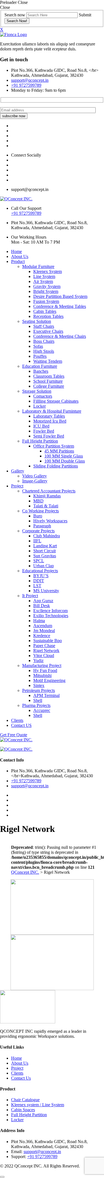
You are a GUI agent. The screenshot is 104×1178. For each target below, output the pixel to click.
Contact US (21, 725)
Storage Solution (36, 391)
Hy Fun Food (45, 670)
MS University (46, 590)
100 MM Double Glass (64, 461)
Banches (40, 371)
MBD (38, 501)
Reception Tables (48, 316)
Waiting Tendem (47, 361)
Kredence (41, 635)
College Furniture (48, 386)
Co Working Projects (40, 510)
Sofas (38, 346)
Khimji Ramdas (47, 496)
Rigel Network (46, 650)
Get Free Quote (13, 734)
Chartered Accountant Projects (48, 491)
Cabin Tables (44, 311)
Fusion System (46, 301)
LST (37, 585)
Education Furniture (39, 366)
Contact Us (21, 1078)
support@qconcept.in (30, 80)
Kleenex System (47, 271)
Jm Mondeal (44, 630)
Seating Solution (36, 321)
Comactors (42, 396)
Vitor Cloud (43, 655)
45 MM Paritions (59, 451)
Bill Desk (41, 605)
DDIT (38, 580)
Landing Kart (45, 545)
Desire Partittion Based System (60, 296)
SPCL (38, 560)
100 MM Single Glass (63, 456)
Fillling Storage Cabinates (55, 401)
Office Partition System (53, 446)
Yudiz (38, 660)
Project (17, 486)
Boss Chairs (43, 341)
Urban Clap (43, 565)
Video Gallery (34, 476)
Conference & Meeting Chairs (59, 336)
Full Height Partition (40, 441)
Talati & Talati (45, 506)
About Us (19, 256)
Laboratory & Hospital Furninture (51, 411)
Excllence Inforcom (50, 610)
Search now (14, 14)
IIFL (37, 540)
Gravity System (46, 286)
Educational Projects (40, 570)
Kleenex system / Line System (37, 1104)
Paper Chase (44, 645)
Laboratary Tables (49, 416)
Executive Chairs (48, 331)
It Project (30, 595)
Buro (37, 515)
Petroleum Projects (38, 690)
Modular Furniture (38, 266)
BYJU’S (41, 575)
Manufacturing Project (41, 665)
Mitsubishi (42, 675)
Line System (44, 276)
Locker (39, 406)
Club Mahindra (46, 535)
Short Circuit (44, 550)
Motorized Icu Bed (49, 421)
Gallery (17, 471)
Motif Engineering (49, 680)
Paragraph (42, 525)
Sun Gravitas (44, 555)
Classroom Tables (48, 376)
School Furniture (48, 381)
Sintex (38, 685)
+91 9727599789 (26, 85)
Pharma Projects (36, 705)
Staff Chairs (43, 326)
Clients (17, 720)
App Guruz (43, 600)
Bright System (45, 291)
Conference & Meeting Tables (59, 306)
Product (18, 261)
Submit (85, 14)
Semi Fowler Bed (48, 436)
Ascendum (42, 625)
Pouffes (40, 356)
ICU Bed (41, 426)
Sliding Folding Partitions (55, 466)
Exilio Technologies (50, 615)
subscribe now (13, 116)
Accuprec (41, 710)
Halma (39, 620)
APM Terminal (46, 695)
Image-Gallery (34, 481)
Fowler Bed (43, 431)
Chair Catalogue (25, 1099)
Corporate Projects (38, 530)
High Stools (43, 351)
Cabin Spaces (23, 1109)
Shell (37, 700)
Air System (43, 281)
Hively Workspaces (50, 520)
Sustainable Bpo (47, 640)
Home (16, 251)
